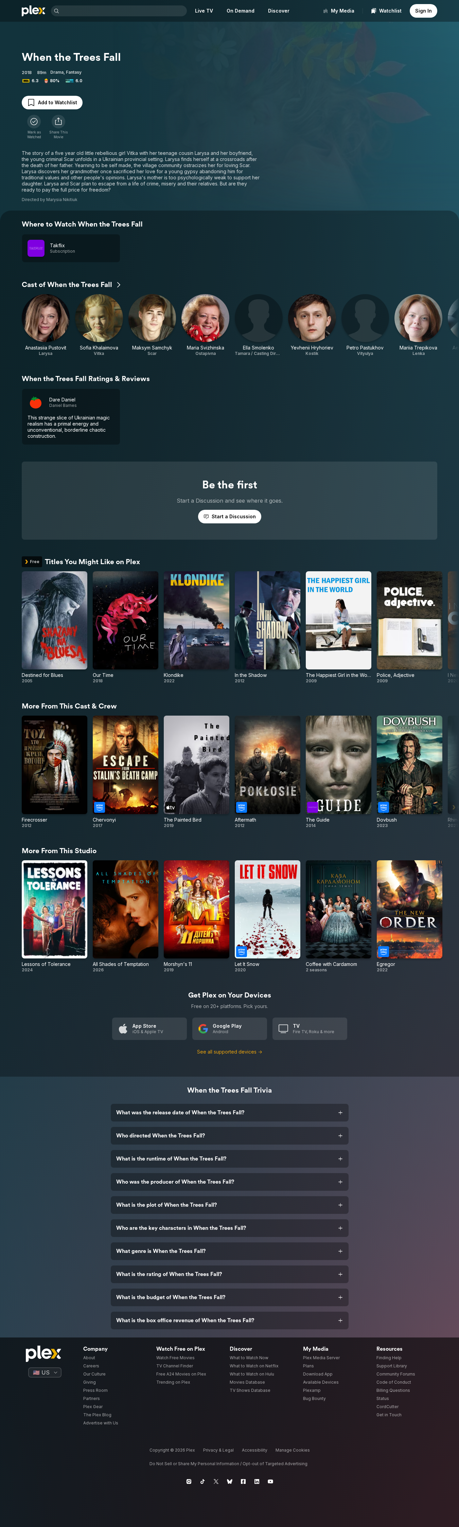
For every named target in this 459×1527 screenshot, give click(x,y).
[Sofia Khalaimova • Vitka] (99, 325)
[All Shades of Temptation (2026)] (125, 916)
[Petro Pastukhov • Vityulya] (365, 325)
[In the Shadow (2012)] (267, 627)
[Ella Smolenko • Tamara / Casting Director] (259, 325)
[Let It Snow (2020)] (267, 916)
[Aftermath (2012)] (267, 772)
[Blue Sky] (229, 1481)
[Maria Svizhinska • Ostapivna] (205, 325)
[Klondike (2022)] (196, 627)
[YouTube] (270, 1481)
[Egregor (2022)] (409, 916)
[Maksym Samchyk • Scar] (152, 325)
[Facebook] (243, 1481)
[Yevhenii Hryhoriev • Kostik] (312, 325)
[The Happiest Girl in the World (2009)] (338, 627)
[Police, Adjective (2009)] (409, 627)
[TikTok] (202, 1481)
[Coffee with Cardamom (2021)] (338, 916)
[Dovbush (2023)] (409, 772)
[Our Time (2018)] (125, 627)
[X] (216, 1481)
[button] (58, 127)
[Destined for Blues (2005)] (54, 627)
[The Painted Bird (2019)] (196, 772)
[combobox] (123, 10)
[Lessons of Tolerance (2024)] (54, 916)
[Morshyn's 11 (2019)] (196, 916)
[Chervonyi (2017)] (125, 772)
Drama (57, 72)
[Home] (34, 11)
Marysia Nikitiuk (61, 199)
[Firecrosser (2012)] (54, 772)
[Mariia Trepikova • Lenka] (418, 325)
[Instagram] (189, 1481)
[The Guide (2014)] (338, 772)
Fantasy (74, 72)
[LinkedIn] (257, 1481)
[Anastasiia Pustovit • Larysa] (46, 325)
